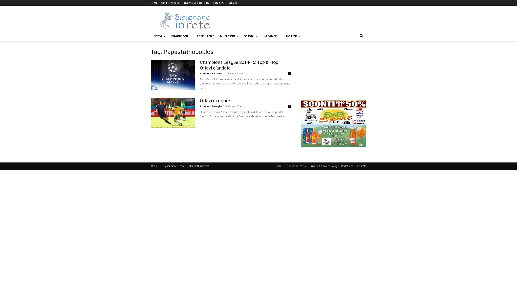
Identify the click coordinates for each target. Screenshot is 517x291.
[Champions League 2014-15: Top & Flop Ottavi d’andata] (173, 75)
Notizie (291, 36)
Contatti (232, 2)
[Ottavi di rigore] (173, 113)
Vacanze (270, 36)
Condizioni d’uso (170, 2)
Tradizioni (179, 36)
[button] (361, 36)
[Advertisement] (292, 20)
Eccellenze (205, 36)
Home (154, 2)
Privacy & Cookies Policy (196, 2)
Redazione (219, 2)
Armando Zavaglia (211, 73)
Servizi (249, 36)
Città (157, 36)
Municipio (227, 36)
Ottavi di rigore (215, 100)
